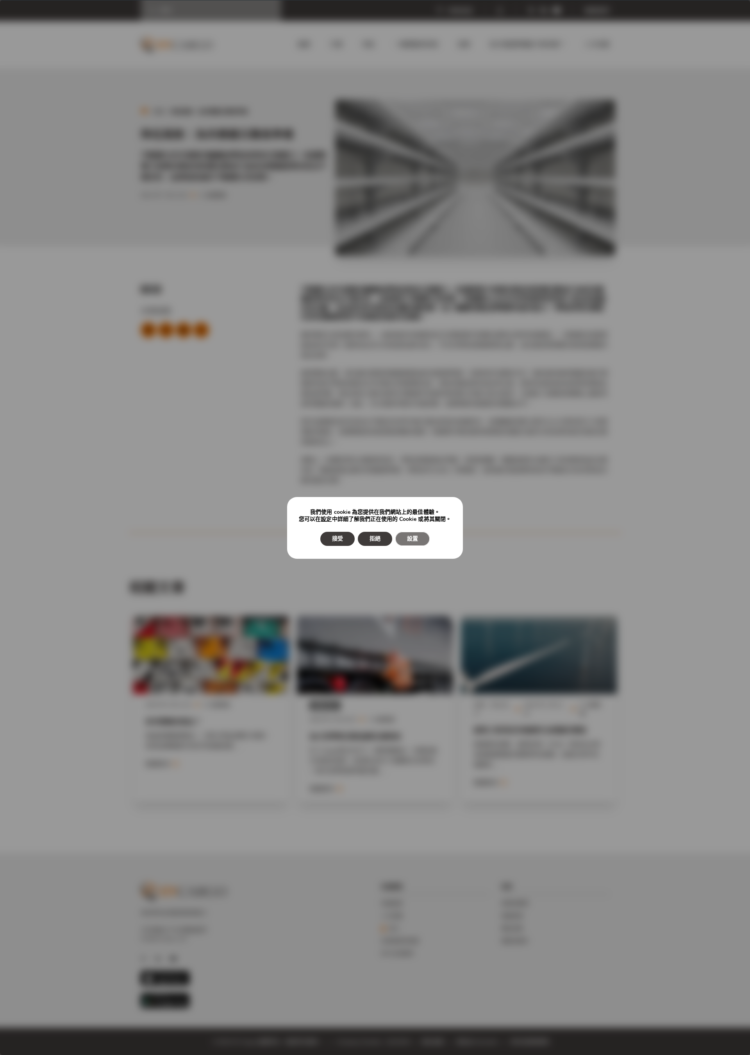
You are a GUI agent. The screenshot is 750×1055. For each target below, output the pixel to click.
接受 (337, 538)
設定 (326, 519)
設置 (412, 538)
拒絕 (375, 538)
